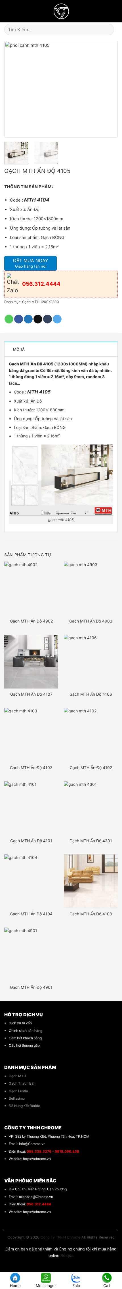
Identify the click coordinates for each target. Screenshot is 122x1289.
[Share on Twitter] (28, 319)
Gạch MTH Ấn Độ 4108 (91, 913)
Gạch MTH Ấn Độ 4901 (31, 987)
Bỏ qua (66, 1255)
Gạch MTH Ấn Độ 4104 (31, 913)
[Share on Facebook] (18, 319)
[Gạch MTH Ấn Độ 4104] (31, 881)
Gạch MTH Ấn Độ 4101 (31, 840)
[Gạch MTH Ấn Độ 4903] (91, 588)
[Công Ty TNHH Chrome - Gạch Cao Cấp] (61, 11)
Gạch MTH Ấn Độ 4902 (31, 621)
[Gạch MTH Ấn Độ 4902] (31, 588)
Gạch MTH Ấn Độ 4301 (91, 840)
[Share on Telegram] (57, 319)
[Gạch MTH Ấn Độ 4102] (91, 735)
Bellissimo (17, 1098)
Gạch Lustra (18, 1091)
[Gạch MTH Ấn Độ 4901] (31, 954)
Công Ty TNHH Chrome (60, 1237)
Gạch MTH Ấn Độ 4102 (91, 767)
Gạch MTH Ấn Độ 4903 (90, 621)
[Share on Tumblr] (47, 319)
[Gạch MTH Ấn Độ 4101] (31, 808)
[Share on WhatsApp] (9, 319)
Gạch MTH (17, 1076)
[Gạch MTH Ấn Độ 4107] (31, 662)
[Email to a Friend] (37, 319)
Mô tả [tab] (19, 349)
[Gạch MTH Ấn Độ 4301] (91, 808)
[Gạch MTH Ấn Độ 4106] (91, 662)
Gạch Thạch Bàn (22, 1083)
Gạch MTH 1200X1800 (40, 302)
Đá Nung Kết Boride (24, 1106)
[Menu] (7, 11)
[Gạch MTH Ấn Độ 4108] (91, 881)
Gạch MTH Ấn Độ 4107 (31, 694)
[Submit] (111, 29)
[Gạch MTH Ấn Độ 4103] (31, 735)
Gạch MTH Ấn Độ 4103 (31, 767)
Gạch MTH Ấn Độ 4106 (91, 694)
